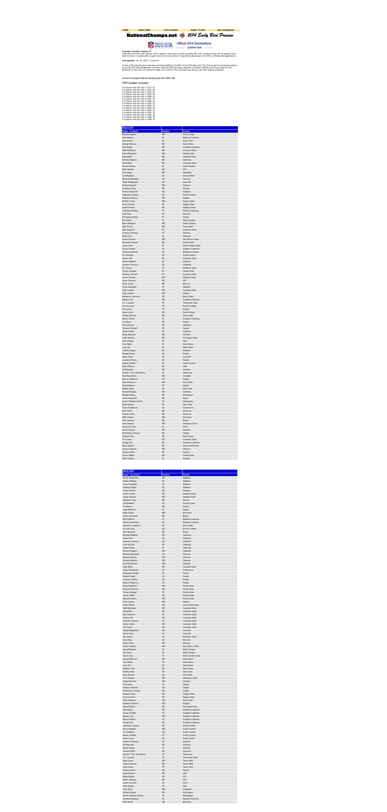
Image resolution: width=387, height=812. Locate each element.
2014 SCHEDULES (225, 30)
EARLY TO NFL (198, 30)
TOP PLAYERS (171, 30)
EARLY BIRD (144, 30)
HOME (125, 30)
